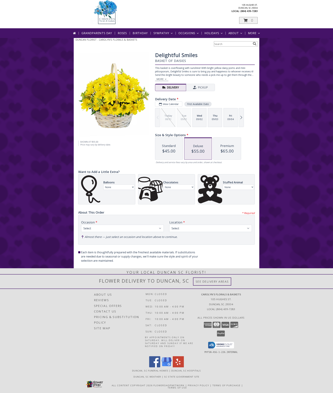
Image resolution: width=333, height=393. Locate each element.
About (233, 33)
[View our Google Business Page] (166, 366)
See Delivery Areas (212, 282)
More (252, 33)
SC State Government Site (181, 376)
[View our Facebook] (154, 366)
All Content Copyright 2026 (132, 385)
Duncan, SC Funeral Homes (150, 370)
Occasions (186, 33)
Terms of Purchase (226, 385)
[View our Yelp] (178, 366)
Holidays (211, 33)
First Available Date (198, 104)
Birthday (140, 33)
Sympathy (161, 33)
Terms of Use (177, 387)
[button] (248, 20)
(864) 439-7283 (249, 11)
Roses (122, 33)
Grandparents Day (97, 33)
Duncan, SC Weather (147, 376)
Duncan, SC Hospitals (186, 370)
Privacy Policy (198, 385)
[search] (254, 44)
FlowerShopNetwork (169, 385)
